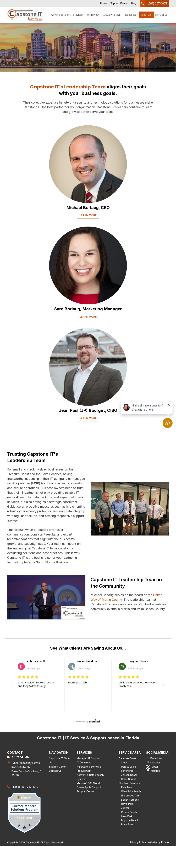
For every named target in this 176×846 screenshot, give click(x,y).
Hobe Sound (128, 779)
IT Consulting (84, 762)
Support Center (119, 3)
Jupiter (125, 807)
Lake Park (127, 816)
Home (103, 3)
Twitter (154, 766)
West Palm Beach (131, 791)
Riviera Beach (129, 812)
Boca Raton (127, 824)
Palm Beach (127, 787)
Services (78, 15)
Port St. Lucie (128, 766)
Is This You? (93, 15)
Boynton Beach (130, 820)
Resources (131, 15)
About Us (146, 15)
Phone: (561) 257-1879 (25, 786)
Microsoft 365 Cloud (88, 783)
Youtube (155, 770)
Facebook (156, 758)
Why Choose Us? (60, 15)
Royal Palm (127, 803)
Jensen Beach (129, 774)
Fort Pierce (127, 770)
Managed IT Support (88, 758)
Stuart (124, 762)
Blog (133, 3)
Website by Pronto (158, 842)
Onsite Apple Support (89, 787)
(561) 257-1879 (157, 3)
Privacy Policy (138, 842)
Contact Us (161, 15)
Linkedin (155, 762)
